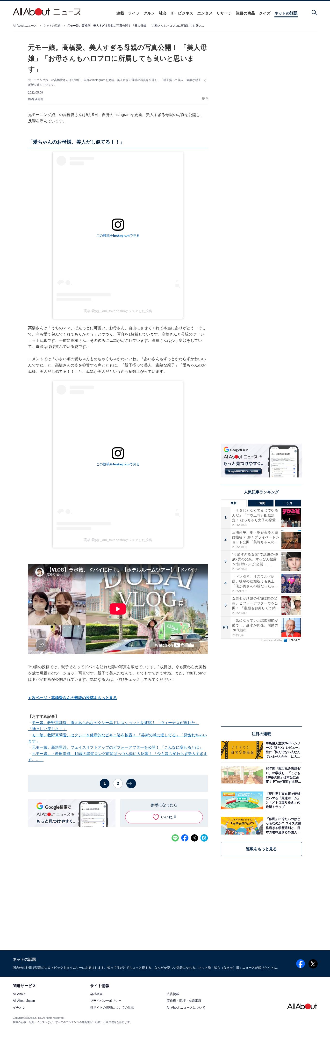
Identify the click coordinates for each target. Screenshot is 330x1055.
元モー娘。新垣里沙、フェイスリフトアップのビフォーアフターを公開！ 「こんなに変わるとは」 (117, 747)
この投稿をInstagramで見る (118, 235)
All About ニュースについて (186, 1007)
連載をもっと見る (261, 849)
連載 (120, 13)
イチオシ (19, 1007)
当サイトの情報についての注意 (112, 1007)
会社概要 (96, 994)
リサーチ (224, 13)
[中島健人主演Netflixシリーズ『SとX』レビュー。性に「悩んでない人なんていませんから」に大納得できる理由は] (282, 750)
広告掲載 (173, 994)
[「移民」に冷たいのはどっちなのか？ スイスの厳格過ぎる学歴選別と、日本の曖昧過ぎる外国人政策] (282, 826)
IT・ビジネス (182, 13)
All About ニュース (25, 25)
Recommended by (272, 640)
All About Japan (24, 1001)
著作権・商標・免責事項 (184, 1001)
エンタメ (205, 13)
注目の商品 (245, 13)
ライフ (134, 13)
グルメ (149, 13)
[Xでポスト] (194, 838)
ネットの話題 (286, 13)
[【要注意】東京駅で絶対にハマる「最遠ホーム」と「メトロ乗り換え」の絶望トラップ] (282, 800)
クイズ (265, 13)
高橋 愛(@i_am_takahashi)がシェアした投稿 (118, 311)
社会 (163, 13)
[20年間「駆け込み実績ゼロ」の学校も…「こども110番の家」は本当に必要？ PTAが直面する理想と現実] (282, 775)
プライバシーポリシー (106, 1001)
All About (19, 994)
